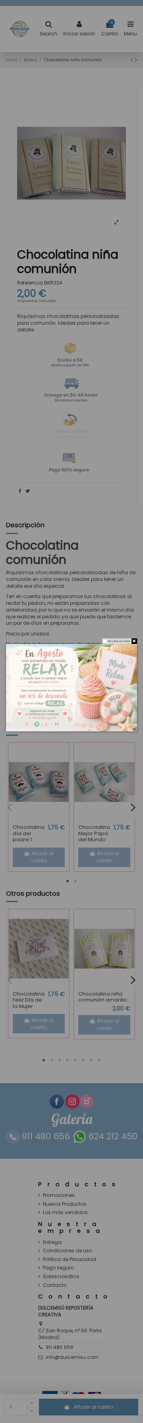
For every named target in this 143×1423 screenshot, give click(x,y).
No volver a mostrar (119, 641)
